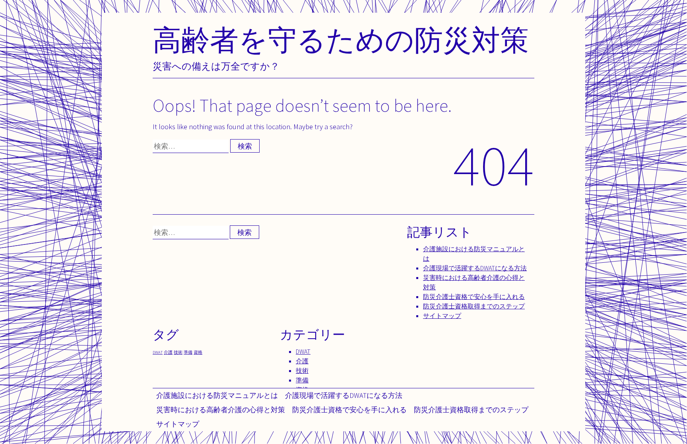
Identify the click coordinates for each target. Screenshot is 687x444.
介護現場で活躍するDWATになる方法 (343, 395)
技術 (178, 352)
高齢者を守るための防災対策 (341, 39)
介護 (168, 352)
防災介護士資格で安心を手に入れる (349, 409)
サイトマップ (177, 423)
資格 (198, 352)
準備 (188, 352)
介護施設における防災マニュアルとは (217, 395)
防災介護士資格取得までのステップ (471, 409)
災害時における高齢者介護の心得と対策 (220, 409)
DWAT (158, 352)
